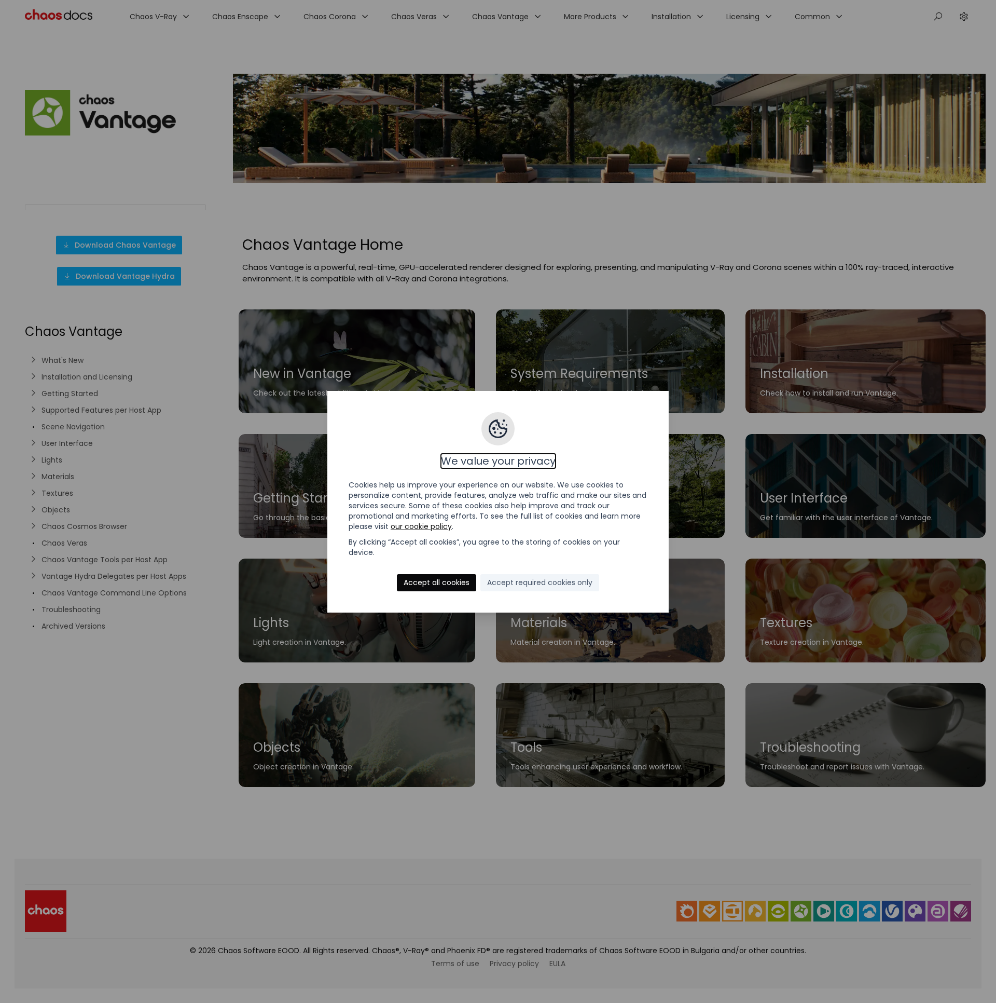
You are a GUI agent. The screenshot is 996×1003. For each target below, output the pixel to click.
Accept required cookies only (539, 582)
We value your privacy (498, 461)
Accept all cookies (436, 582)
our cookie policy (421, 526)
